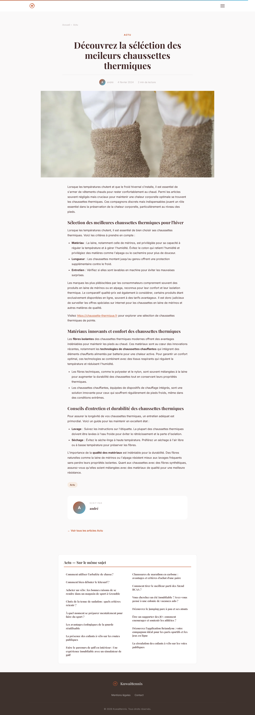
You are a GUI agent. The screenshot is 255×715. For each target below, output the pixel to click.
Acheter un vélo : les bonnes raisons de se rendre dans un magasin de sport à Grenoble (93, 591)
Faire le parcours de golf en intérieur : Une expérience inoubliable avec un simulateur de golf (93, 651)
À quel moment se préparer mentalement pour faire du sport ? (94, 614)
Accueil (66, 24)
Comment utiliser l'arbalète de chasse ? (89, 574)
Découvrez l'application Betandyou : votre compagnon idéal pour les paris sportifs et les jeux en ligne (160, 632)
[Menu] (222, 6)
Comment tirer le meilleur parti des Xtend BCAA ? (158, 587)
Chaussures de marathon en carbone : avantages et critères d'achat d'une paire (156, 576)
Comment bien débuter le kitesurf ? (87, 582)
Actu (75, 24)
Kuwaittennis (131, 683)
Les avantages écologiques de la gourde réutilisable (89, 626)
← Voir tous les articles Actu (85, 530)
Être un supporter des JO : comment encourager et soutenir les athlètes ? (154, 618)
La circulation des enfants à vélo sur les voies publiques (159, 645)
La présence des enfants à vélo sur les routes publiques (93, 637)
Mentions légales (120, 695)
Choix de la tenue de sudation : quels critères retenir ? (93, 603)
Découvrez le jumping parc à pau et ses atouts (160, 609)
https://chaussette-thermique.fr (97, 315)
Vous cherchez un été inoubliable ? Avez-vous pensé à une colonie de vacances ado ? (159, 599)
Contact (139, 695)
